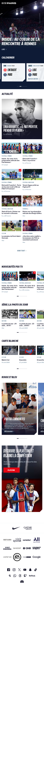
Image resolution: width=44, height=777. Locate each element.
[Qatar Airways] (28, 528)
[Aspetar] (7, 557)
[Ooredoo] (27, 540)
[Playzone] (11, 470)
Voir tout (21, 251)
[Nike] (16, 528)
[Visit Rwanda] (7, 548)
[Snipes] (37, 548)
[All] (37, 540)
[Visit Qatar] (17, 540)
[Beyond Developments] (7, 540)
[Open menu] (41, 3)
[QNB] (27, 548)
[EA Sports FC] (17, 557)
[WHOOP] (17, 548)
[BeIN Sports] (27, 557)
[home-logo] (9, 3)
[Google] (37, 557)
